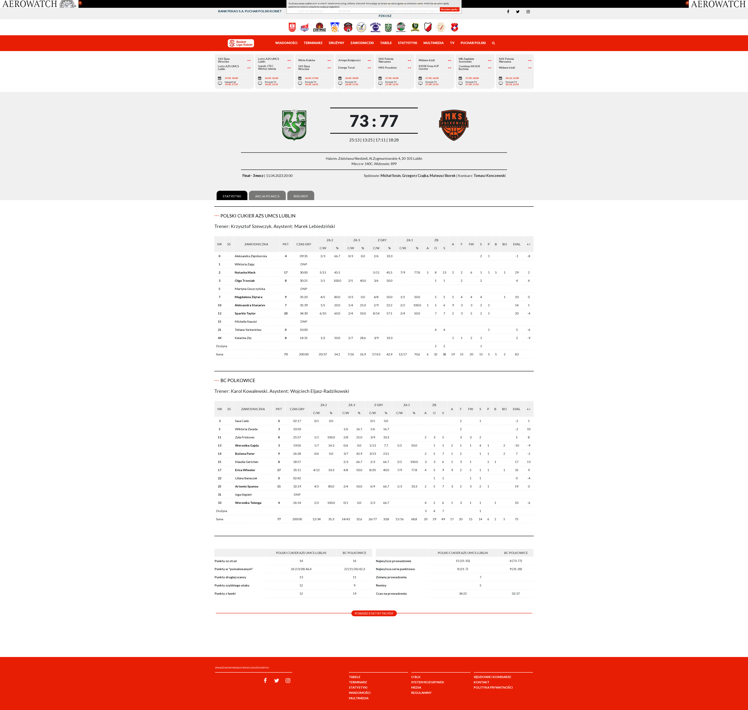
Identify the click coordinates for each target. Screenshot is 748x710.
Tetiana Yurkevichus (248, 329)
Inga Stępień (243, 494)
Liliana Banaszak (246, 478)
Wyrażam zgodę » (450, 9)
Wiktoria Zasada (246, 429)
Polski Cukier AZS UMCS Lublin (258, 215)
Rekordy (301, 196)
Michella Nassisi (246, 321)
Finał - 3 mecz (253, 175)
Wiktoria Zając (245, 264)
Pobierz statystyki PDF (374, 613)
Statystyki (232, 196)
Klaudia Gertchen (246, 462)
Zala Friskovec (245, 437)
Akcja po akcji (267, 196)
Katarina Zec (243, 338)
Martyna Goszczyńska (250, 289)
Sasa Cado (242, 421)
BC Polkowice (238, 380)
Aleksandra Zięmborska (251, 256)
